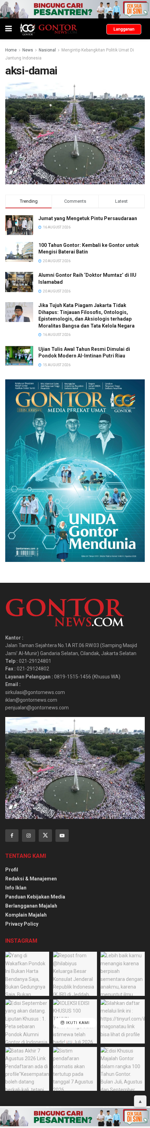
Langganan (123, 29)
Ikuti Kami (77, 1023)
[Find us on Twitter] (45, 835)
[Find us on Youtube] (62, 835)
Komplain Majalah (26, 915)
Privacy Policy (21, 924)
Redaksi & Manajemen (31, 878)
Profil (11, 869)
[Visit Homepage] (48, 29)
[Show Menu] (8, 28)
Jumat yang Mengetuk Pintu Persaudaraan (87, 218)
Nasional (47, 50)
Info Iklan (16, 888)
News (27, 50)
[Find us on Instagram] (28, 835)
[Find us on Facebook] (11, 835)
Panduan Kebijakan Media (35, 897)
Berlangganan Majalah (31, 906)
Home (11, 50)
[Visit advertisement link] (75, 9)
